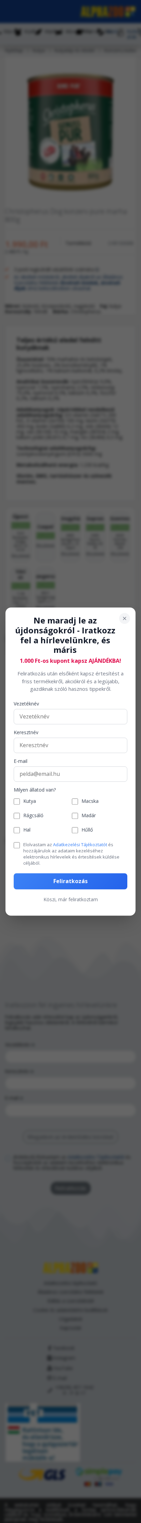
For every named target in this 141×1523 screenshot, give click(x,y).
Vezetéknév (26, 704)
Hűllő (87, 830)
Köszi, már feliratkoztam (70, 899)
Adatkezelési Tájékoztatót (80, 844)
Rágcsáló (33, 816)
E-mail (20, 761)
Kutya (29, 802)
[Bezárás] (124, 618)
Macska (90, 802)
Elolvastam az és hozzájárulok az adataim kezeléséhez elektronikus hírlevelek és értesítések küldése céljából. (71, 853)
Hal (26, 830)
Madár (88, 816)
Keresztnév (26, 733)
